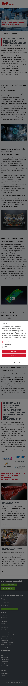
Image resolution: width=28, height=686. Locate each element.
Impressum (10, 362)
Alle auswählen (14, 351)
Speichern (14, 355)
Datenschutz (17, 362)
